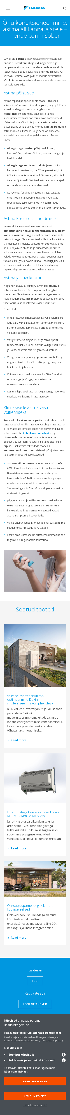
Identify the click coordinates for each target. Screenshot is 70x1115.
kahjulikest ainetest (36, 433)
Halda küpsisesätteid (35, 1105)
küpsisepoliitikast (16, 1071)
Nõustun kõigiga (35, 1081)
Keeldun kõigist (35, 1096)
